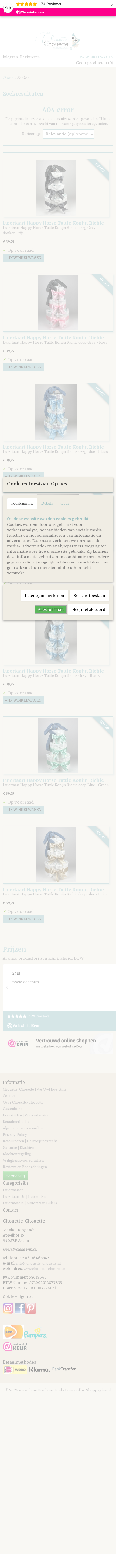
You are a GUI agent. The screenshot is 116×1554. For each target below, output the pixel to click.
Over (64, 503)
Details (47, 503)
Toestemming (22, 503)
